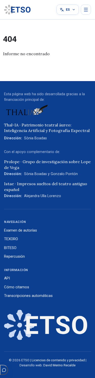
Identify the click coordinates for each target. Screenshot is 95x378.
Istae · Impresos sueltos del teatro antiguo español (45, 186)
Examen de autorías (20, 230)
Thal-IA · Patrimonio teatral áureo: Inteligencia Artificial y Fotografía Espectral (47, 127)
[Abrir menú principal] (86, 10)
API (7, 278)
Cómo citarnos (16, 287)
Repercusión (14, 256)
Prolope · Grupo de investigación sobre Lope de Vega (47, 164)
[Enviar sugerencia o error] (4, 370)
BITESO (10, 247)
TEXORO (11, 239)
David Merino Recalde (59, 365)
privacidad (77, 360)
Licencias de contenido (49, 360)
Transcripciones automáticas (28, 295)
